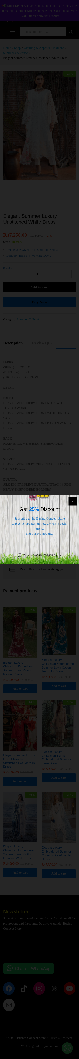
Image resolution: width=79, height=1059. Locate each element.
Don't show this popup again (42, 555)
